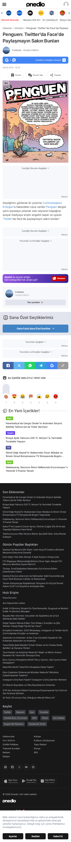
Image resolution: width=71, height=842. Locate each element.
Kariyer (37, 736)
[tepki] (6, 396)
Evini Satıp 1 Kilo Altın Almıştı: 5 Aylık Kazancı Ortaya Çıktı (31, 557)
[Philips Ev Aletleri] (8, 13)
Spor (9, 418)
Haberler (7, 28)
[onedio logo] (33, 801)
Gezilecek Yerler (37, 724)
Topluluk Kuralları (11, 748)
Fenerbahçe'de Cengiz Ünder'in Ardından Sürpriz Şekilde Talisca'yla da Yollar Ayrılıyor (34, 425)
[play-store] (30, 781)
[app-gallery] (48, 781)
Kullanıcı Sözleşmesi (44, 740)
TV (8, 447)
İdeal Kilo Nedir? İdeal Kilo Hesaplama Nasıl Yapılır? (28, 667)
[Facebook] (12, 767)
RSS (36, 752)
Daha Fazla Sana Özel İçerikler (34, 328)
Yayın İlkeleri (40, 744)
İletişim (6, 756)
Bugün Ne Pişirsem (13, 724)
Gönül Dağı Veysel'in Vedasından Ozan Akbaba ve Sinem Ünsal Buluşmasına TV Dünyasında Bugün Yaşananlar (34, 454)
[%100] (30, 13)
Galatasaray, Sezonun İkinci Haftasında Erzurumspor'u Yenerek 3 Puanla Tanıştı (37, 469)
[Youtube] (26, 767)
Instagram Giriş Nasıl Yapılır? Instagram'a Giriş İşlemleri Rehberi (35, 679)
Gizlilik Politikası (10, 744)
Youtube (43, 712)
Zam (32, 712)
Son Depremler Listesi (14, 603)
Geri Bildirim (9, 740)
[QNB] (41, 13)
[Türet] (51, 13)
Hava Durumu (10, 597)
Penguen (51, 207)
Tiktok (45, 718)
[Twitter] (19, 767)
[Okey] (19, 13)
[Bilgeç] (62, 13)
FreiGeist (25, 50)
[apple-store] (12, 781)
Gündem (19, 28)
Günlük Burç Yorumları (15, 718)
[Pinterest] (33, 767)
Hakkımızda (8, 736)
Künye (37, 748)
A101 (34, 718)
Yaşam (10, 433)
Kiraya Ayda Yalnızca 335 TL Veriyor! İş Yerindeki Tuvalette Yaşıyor (34, 439)
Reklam (6, 752)
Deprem (20, 712)
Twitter (7, 218)
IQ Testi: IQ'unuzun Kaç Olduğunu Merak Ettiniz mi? (29, 697)
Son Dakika (58, 718)
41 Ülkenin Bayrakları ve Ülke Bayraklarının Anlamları (29, 685)
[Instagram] (5, 767)
